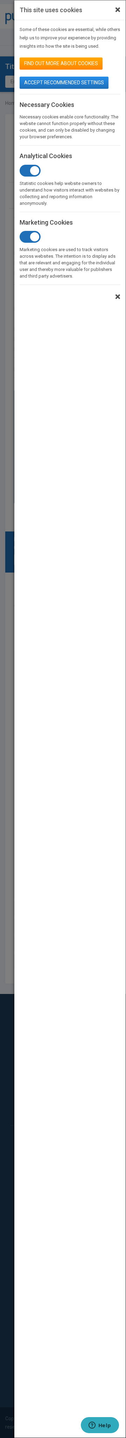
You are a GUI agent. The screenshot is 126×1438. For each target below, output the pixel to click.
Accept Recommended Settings (64, 82)
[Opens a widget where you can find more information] (99, 1426)
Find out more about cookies (61, 63)
